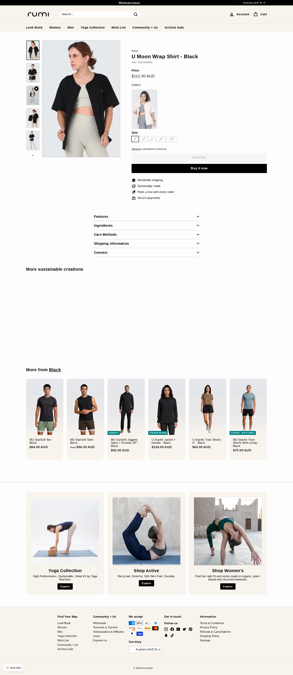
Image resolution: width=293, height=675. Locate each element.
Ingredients (103, 225)
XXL (172, 138)
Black (55, 369)
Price (135, 70)
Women (55, 27)
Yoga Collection (93, 27)
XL (161, 138)
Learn (96, 636)
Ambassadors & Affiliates (108, 631)
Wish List (118, 27)
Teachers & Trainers (105, 627)
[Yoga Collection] (65, 531)
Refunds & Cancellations (215, 631)
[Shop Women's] (228, 531)
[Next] (33, 154)
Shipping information (111, 243)
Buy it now (199, 168)
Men (70, 27)
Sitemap (205, 640)
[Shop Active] (146, 531)
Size (135, 132)
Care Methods (105, 234)
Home (135, 50)
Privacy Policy (208, 627)
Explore (65, 586)
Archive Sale (174, 27)
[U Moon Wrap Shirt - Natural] (145, 109)
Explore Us (100, 640)
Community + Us (145, 27)
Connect (101, 252)
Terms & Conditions (212, 623)
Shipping (136, 149)
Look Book (34, 27)
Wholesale (99, 623)
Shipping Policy (209, 636)
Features (101, 216)
